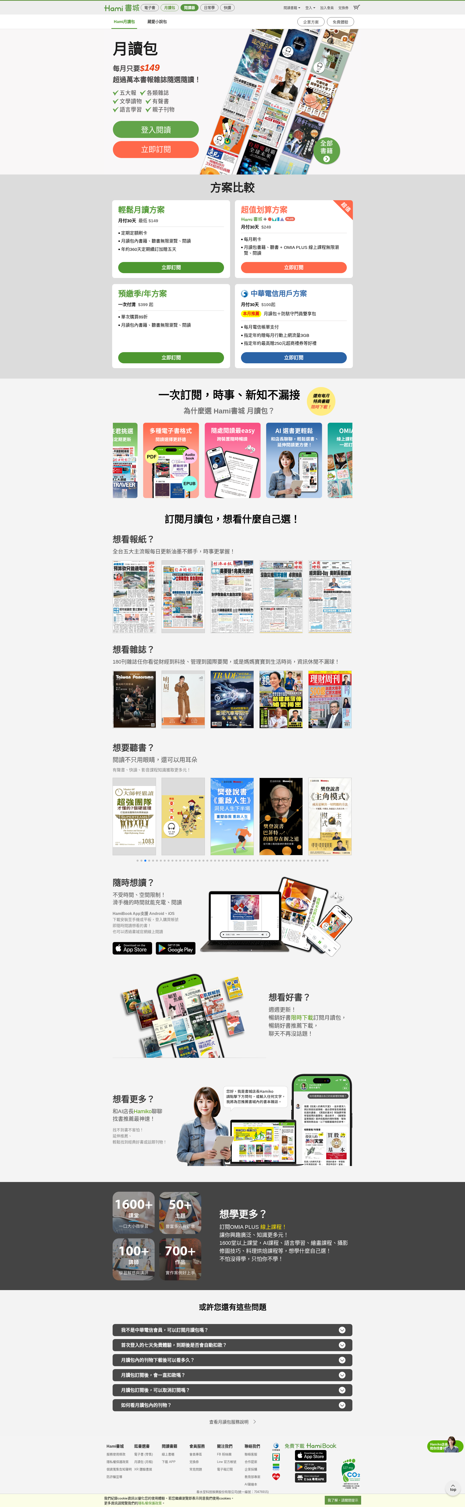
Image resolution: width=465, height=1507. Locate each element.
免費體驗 (340, 22)
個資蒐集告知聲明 (119, 1469)
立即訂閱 (156, 149)
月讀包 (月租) (143, 1462)
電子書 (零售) (143, 1454)
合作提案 (251, 1462)
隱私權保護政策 (118, 1462)
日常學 (209, 8)
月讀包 (169, 8)
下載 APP (169, 1462)
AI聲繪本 (251, 1484)
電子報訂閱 (225, 1469)
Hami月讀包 (124, 22)
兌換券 (343, 7)
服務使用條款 (116, 1454)
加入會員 (327, 7)
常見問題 (195, 1469)
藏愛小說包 (157, 22)
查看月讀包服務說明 (228, 1422)
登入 (308, 7)
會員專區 (195, 1454)
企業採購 (251, 1469)
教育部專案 (252, 1477)
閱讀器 (189, 8)
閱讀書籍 (290, 7)
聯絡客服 (251, 1454)
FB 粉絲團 (224, 1454)
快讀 (227, 8)
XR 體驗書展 (143, 1469)
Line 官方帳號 (226, 1462)
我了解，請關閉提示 (343, 1500)
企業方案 (311, 22)
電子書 (149, 8)
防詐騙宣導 (114, 1477)
